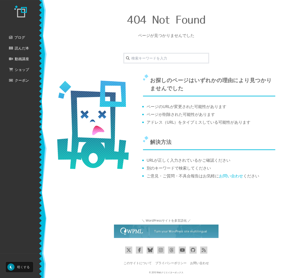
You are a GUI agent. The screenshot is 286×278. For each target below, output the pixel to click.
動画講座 (22, 59)
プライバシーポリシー (171, 263)
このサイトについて (138, 263)
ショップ (22, 70)
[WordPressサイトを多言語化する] (166, 231)
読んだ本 (22, 48)
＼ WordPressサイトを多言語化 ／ (166, 220)
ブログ (19, 37)
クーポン (22, 80)
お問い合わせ (231, 175)
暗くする (23, 267)
